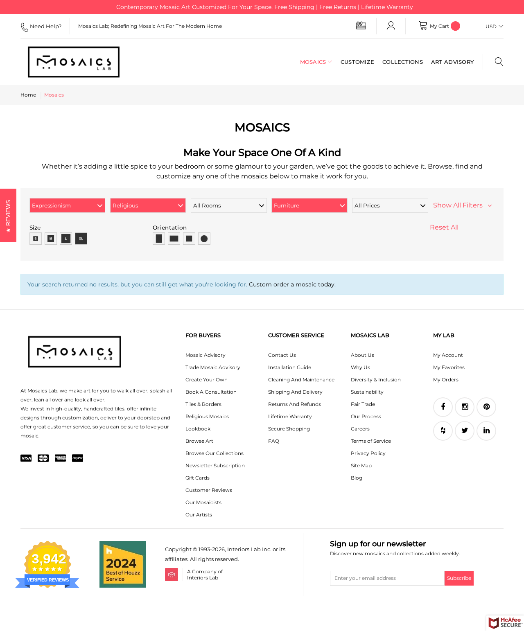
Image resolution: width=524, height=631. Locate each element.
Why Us (360, 367)
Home (28, 95)
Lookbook (197, 429)
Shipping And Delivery (295, 392)
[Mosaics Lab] (73, 62)
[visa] (26, 459)
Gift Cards (197, 478)
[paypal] (77, 459)
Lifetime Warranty (290, 416)
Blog (356, 478)
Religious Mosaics (207, 416)
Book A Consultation (211, 392)
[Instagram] (464, 407)
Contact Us (282, 355)
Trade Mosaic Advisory (212, 367)
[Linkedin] (486, 431)
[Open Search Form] (493, 62)
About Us (362, 355)
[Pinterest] (486, 407)
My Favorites (449, 367)
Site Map (361, 465)
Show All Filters (460, 205)
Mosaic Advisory (205, 355)
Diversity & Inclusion (376, 379)
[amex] (60, 459)
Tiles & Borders (203, 404)
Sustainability (367, 392)
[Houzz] (443, 431)
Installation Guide (289, 367)
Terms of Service (371, 441)
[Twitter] (464, 431)
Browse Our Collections (214, 453)
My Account (448, 355)
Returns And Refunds (294, 404)
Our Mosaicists (203, 502)
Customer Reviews (208, 490)
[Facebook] (443, 407)
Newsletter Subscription (215, 465)
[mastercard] (43, 459)
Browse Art (199, 441)
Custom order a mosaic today (291, 284)
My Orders (445, 379)
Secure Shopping (289, 429)
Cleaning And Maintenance (301, 379)
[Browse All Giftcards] (361, 25)
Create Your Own (206, 379)
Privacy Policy (368, 453)
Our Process (366, 416)
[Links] (391, 26)
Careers (360, 429)
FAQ (273, 441)
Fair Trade (363, 404)
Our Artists (198, 515)
